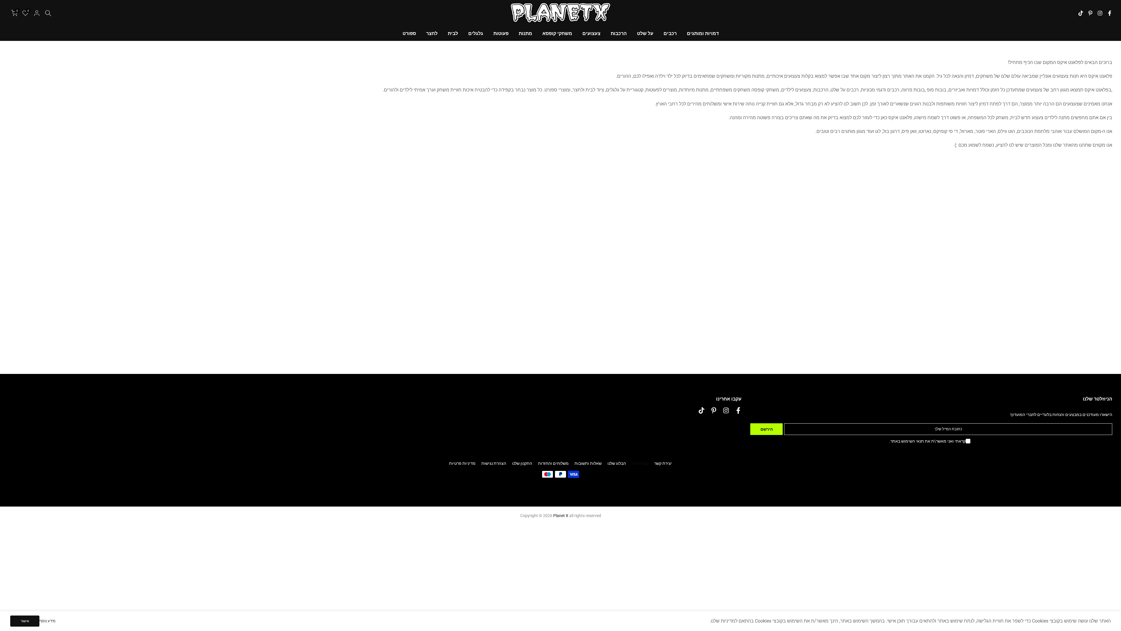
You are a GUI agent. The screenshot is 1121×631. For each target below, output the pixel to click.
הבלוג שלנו (617, 463)
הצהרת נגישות (493, 463)
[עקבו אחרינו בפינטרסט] (1090, 13)
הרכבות (619, 33)
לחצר (432, 33)
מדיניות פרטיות (462, 463)
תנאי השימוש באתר (907, 441)
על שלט (645, 33)
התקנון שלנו (522, 463)
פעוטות (501, 33)
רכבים (670, 33)
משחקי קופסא (557, 33)
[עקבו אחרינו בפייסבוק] (1109, 13)
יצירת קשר (663, 463)
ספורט (409, 33)
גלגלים (475, 33)
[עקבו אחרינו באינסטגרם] (1100, 13)
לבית (453, 33)
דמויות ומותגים (703, 33)
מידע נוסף (47, 621)
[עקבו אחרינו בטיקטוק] (1080, 13)
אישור (25, 621)
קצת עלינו (640, 463)
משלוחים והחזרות (553, 463)
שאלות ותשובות (588, 463)
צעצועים (591, 33)
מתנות (525, 33)
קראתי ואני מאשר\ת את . (927, 441)
